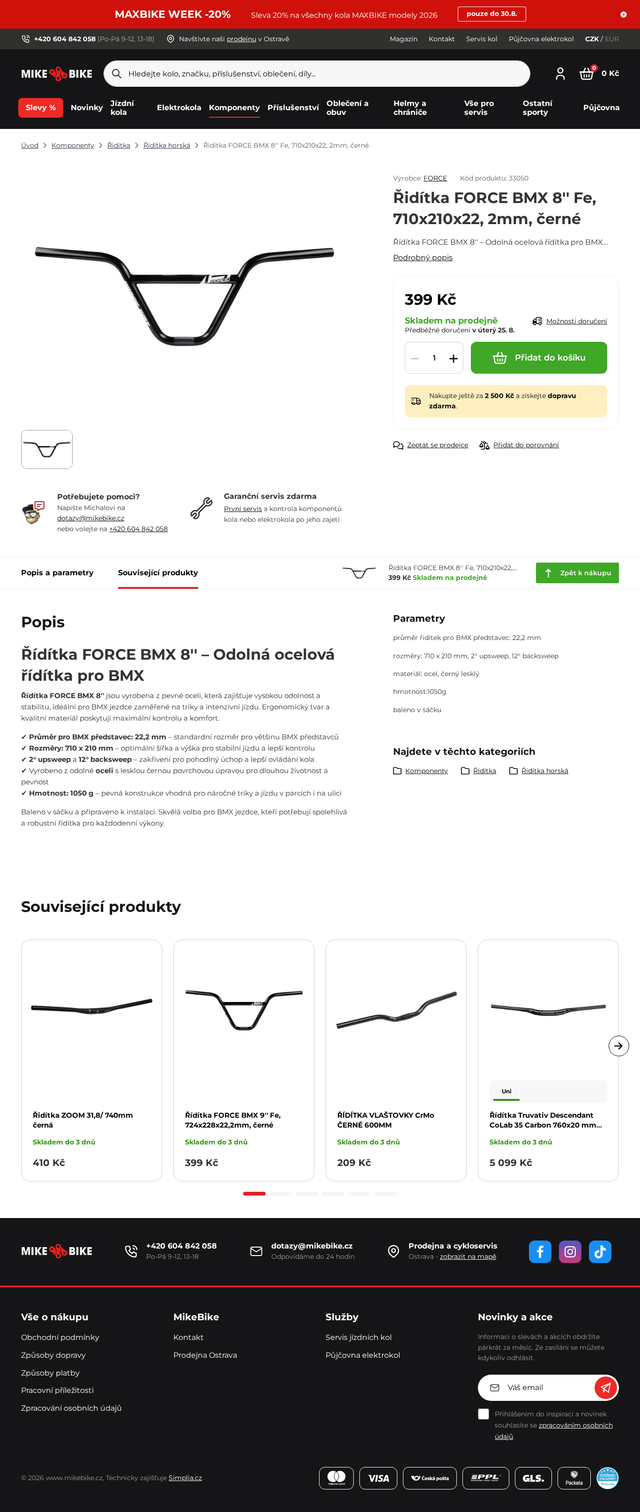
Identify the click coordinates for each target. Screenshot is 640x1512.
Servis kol (482, 39)
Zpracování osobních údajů (71, 1408)
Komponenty (73, 145)
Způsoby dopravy (53, 1355)
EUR (612, 39)
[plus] (453, 358)
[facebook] (540, 1252)
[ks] (434, 358)
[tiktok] (600, 1252)
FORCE (435, 178)
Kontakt (442, 39)
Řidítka (118, 145)
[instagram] (570, 1252)
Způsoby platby (50, 1373)
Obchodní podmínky (60, 1337)
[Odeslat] (606, 1388)
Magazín (403, 39)
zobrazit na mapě (468, 1256)
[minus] (414, 358)
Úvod (29, 145)
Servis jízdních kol (359, 1337)
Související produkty (158, 572)
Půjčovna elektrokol (541, 39)
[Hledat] (116, 73)
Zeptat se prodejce (437, 445)
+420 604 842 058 (138, 529)
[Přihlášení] (560, 72)
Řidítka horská (166, 145)
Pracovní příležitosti (57, 1390)
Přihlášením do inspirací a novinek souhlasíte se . (554, 1425)
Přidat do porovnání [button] (526, 445)
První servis (243, 508)
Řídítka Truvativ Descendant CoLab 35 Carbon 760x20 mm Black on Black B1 (543, 1125)
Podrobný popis (423, 257)
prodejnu (241, 39)
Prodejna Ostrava (205, 1355)
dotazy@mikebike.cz (90, 518)
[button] (623, 14)
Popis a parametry (57, 572)
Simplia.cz (185, 1478)
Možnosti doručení (576, 321)
